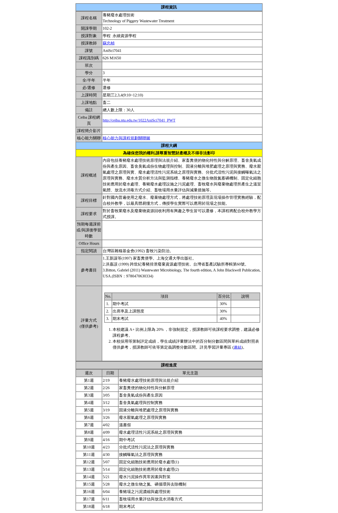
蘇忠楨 (109, 43)
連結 (237, 347)
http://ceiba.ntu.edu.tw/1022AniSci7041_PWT (139, 120)
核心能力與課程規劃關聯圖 (126, 138)
